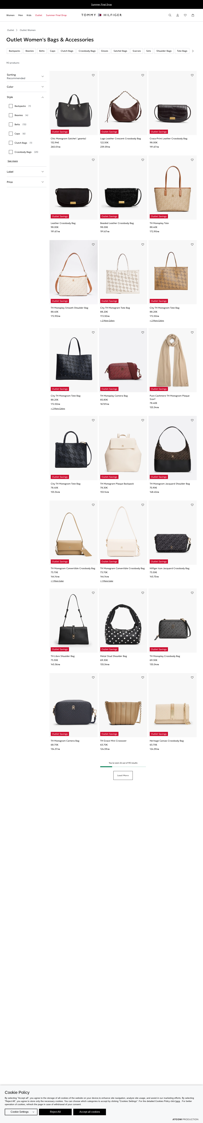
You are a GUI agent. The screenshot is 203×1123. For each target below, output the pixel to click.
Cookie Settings (20, 1111)
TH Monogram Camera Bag (65, 740)
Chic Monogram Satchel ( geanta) (68, 138)
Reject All (55, 1111)
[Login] (177, 15)
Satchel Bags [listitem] (120, 50)
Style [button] (10, 97)
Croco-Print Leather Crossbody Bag (168, 138)
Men (20, 15)
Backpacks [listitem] (14, 50)
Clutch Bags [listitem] (67, 50)
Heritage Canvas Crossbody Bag (167, 740)
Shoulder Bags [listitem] (164, 50)
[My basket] (193, 15)
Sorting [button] (16, 76)
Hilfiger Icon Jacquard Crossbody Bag (169, 568)
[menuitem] (11, 15)
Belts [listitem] (42, 50)
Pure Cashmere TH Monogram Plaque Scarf (170, 397)
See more (13, 161)
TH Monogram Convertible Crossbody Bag (73, 568)
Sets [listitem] (148, 50)
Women (10, 15)
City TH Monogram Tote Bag (115, 307)
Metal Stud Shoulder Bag (113, 656)
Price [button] (10, 182)
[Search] (170, 15)
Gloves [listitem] (104, 50)
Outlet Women (28, 30)
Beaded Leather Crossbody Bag (117, 223)
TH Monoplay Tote (159, 223)
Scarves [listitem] (137, 50)
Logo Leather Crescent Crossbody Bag (120, 138)
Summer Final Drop (101, 4)
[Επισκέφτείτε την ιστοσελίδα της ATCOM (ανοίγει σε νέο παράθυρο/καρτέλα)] (185, 1119)
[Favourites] (185, 15)
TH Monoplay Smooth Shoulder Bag (69, 307)
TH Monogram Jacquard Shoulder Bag (170, 483)
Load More (123, 775)
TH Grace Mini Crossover (113, 740)
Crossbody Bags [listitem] (87, 50)
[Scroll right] (193, 51)
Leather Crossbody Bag (63, 223)
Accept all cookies (89, 1111)
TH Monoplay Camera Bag (114, 395)
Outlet (38, 15)
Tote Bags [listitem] (182, 50)
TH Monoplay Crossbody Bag (165, 656)
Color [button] (10, 86)
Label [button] (10, 171)
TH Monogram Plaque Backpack (117, 483)
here (177, 1101)
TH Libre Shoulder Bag (63, 656)
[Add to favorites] (93, 75)
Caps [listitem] (52, 50)
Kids (29, 15)
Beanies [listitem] (30, 50)
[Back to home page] (101, 15)
